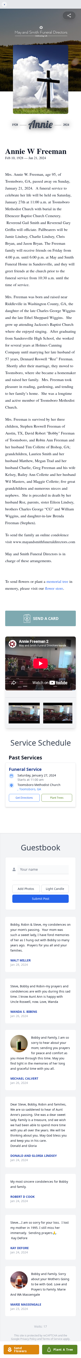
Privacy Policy (28, 1339)
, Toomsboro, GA (29, 789)
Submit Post (40, 899)
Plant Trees (57, 798)
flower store (54, 588)
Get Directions (24, 798)
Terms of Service (52, 1339)
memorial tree (57, 581)
